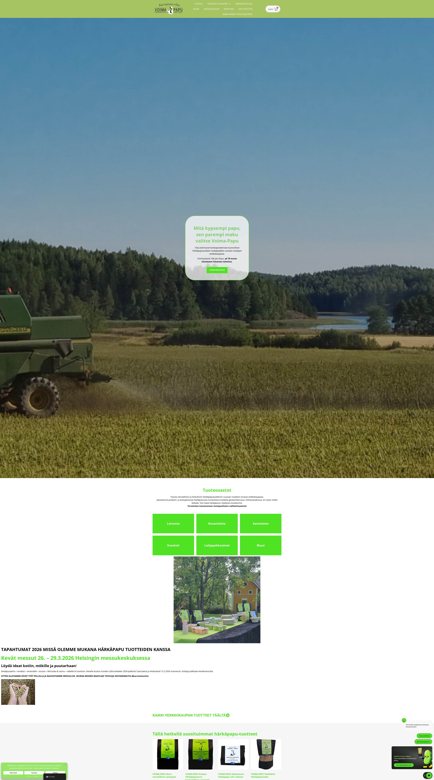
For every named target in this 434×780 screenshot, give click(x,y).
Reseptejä (229, 9)
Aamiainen (261, 523)
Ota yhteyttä (245, 9)
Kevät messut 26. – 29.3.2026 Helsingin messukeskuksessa (75, 657)
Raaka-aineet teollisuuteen (237, 14)
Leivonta (173, 523)
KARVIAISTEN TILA (243, 3)
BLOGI (196, 9)
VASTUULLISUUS (211, 9)
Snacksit (173, 545)
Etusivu (199, 3)
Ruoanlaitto (217, 523)
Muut (261, 545)
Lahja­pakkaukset (217, 545)
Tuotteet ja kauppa (217, 3)
